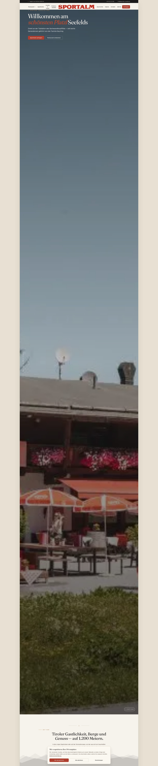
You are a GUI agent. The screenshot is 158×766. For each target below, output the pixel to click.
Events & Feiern (48, 7)
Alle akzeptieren (59, 760)
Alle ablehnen (79, 760)
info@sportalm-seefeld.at (124, 1)
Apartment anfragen (36, 38)
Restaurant (31, 7)
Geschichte (100, 7)
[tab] (69, 711)
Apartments (41, 7)
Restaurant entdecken (54, 38)
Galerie (107, 7)
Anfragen (126, 7)
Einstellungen (99, 760)
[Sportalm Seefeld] (76, 7)
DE (120, 7)
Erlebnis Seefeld (54, 6)
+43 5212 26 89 (110, 1)
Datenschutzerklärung (55, 756)
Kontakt (113, 7)
